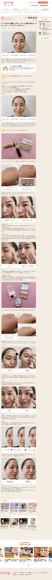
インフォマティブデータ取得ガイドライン (41, 572)
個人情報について (30, 572)
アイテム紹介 (4, 27)
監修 (30, 574)
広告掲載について (15, 574)
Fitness (16, 9)
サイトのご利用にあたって (22, 572)
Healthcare (26, 9)
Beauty (35, 9)
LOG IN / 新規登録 (43, 2)
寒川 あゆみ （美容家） (17, 66)
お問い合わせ (22, 574)
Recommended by (30, 530)
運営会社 (26, 574)
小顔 (13, 27)
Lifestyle (45, 9)
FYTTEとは (14, 572)
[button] (23, 564)
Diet (7, 9)
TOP (1, 12)
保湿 (9, 27)
